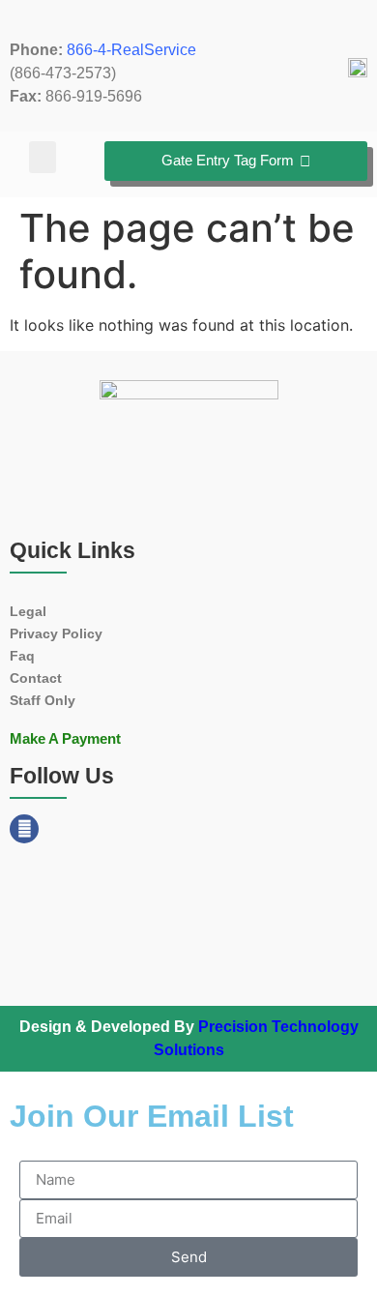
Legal (28, 611)
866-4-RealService (131, 50)
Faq (22, 655)
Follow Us (62, 775)
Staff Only (42, 700)
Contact (36, 678)
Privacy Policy (56, 633)
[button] (42, 157)
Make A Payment (65, 738)
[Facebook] (24, 828)
